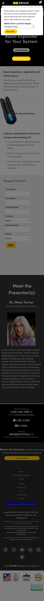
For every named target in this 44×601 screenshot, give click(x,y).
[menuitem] (10, 2)
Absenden (10, 31)
